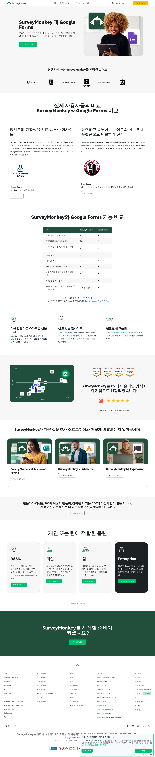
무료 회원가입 (140, 3)
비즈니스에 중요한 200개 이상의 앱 (121, 332)
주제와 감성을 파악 (69, 335)
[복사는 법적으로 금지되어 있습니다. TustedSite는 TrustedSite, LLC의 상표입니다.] (73, 749)
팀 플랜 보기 (89, 581)
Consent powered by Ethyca (142, 755)
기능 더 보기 (77, 513)
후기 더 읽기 (16, 196)
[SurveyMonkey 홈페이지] (17, 3)
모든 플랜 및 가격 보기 (78, 603)
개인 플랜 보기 (54, 581)
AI (11, 336)
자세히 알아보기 (19, 479)
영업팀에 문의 (120, 3)
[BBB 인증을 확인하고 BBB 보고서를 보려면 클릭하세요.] (52, 749)
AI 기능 (84, 335)
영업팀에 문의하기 (127, 581)
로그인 (129, 3)
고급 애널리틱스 (65, 332)
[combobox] (11, 725)
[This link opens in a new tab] (127, 726)
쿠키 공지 (103, 745)
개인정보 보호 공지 (93, 745)
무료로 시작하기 (19, 585)
